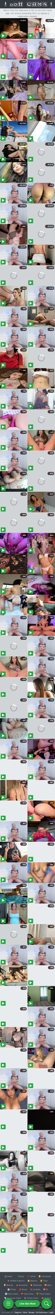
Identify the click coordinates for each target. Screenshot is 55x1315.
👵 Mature (32, 1280)
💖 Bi (45, 1289)
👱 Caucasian (44, 1276)
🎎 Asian (8, 1276)
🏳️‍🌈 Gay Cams (27, 1294)
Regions (18, 1312)
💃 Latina (31, 1276)
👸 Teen (44, 1280)
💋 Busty (23, 1289)
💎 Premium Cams (12, 1298)
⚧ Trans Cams (43, 1294)
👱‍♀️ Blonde (8, 1285)
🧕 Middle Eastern (16, 1280)
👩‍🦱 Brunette (21, 1285)
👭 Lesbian (35, 1289)
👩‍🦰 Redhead (36, 1285)
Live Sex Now (28, 1303)
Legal (51, 1312)
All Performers (42, 1312)
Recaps (32, 1312)
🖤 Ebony (19, 1276)
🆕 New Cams (11, 1294)
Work (25, 1312)
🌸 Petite (11, 1289)
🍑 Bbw (47, 1285)
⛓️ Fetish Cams (31, 1298)
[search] (46, 1303)
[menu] (8, 1303)
